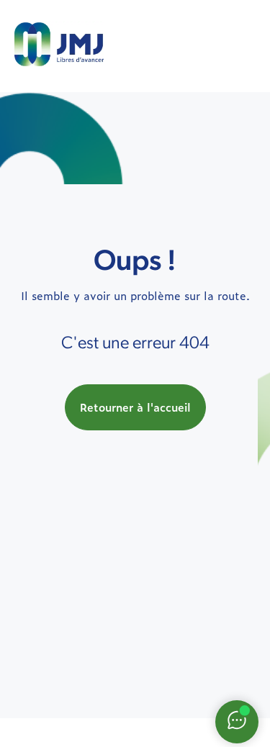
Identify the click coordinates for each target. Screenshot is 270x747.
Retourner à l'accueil (135, 407)
